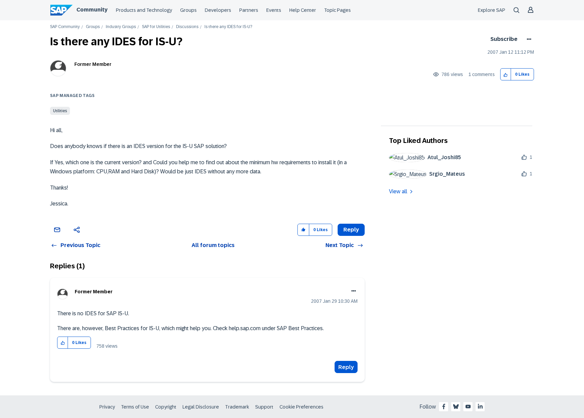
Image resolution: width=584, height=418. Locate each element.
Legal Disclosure (200, 407)
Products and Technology (144, 10)
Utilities (60, 110)
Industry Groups (121, 27)
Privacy (107, 407)
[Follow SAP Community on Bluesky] (456, 406)
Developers (218, 10)
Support (264, 407)
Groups (188, 10)
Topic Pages (337, 10)
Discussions (187, 27)
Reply (346, 367)
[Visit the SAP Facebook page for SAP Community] (443, 406)
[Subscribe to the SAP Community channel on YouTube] (468, 406)
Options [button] (527, 39)
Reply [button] (351, 229)
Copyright (165, 407)
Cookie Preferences (301, 407)
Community (91, 10)
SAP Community (65, 27)
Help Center (302, 10)
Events (273, 10)
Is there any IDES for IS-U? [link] (228, 27)
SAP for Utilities (156, 27)
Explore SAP (491, 10)
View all (398, 191)
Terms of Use (135, 407)
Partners (248, 10)
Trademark (237, 407)
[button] (506, 74)
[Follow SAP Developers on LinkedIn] (480, 406)
